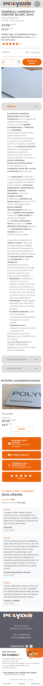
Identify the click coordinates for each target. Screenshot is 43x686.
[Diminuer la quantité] (3, 62)
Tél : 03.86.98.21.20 (21, 635)
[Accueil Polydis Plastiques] (17, 4)
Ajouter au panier (32, 62)
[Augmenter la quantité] (19, 62)
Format (5, 52)
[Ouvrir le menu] (37, 4)
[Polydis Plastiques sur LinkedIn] (31, 646)
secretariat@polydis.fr (17, 342)
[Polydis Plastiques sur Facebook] (26, 646)
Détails (21, 429)
